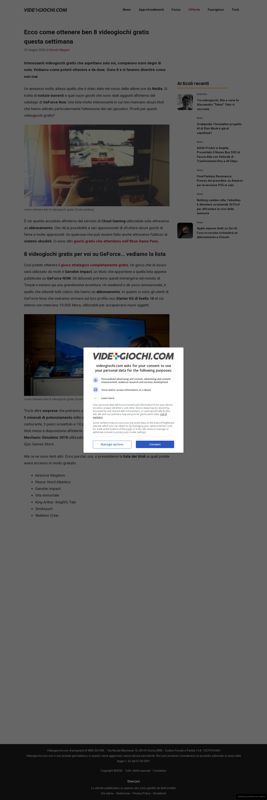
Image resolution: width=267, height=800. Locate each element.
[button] (133, 398)
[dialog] (133, 400)
